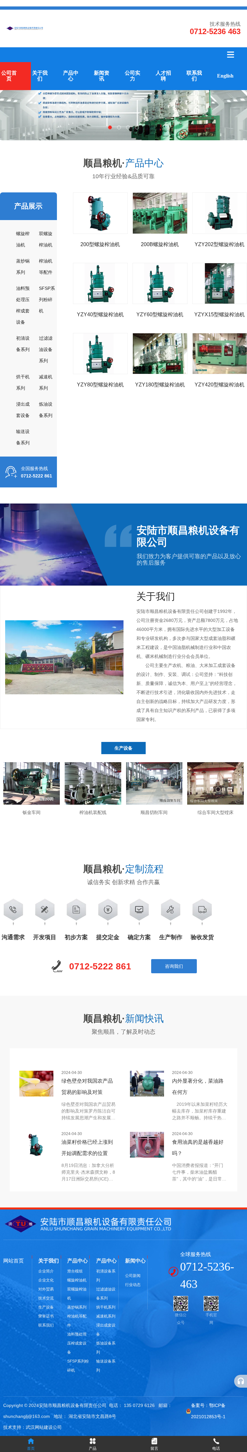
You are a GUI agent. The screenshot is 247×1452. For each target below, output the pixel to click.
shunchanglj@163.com (26, 1416)
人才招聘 (163, 75)
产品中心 (70, 75)
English (225, 76)
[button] (110, 127)
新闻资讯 (101, 75)
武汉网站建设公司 (44, 1427)
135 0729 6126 (139, 1405)
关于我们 (40, 75)
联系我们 (194, 75)
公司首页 (9, 75)
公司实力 (132, 75)
